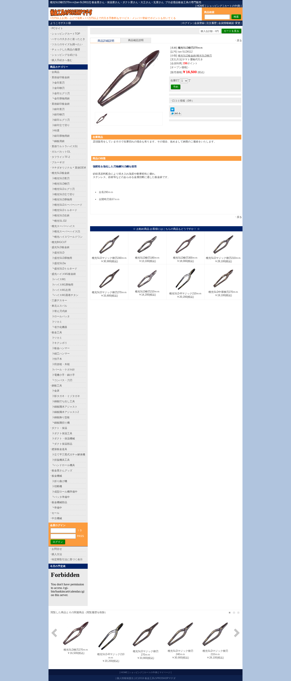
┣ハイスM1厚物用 (62, 284)
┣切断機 (57, 486)
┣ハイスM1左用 (61, 289)
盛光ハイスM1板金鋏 (64, 273)
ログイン (187, 23)
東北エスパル (59, 305)
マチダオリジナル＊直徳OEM (69, 167)
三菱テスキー (59, 300)
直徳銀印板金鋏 (61, 103)
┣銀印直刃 (58, 109)
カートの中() (232, 5)
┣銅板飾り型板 (61, 417)
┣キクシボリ (59, 342)
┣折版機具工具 (61, 459)
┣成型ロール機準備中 (64, 491)
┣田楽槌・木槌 (61, 364)
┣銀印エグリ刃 (61, 119)
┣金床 (55, 390)
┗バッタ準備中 (61, 496)
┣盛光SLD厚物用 (62, 257)
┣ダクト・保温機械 (63, 438)
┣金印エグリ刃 (61, 93)
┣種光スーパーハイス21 (66, 231)
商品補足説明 (136, 40)
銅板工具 (57, 385)
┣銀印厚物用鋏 (61, 135)
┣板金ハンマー (61, 348)
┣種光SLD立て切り (63, 194)
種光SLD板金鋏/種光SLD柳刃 (195, 55)
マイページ (164, 672)
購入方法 (57, 554)
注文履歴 (211, 23)
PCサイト (57, 28)
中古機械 (57, 518)
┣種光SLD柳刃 (60, 183)
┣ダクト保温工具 (62, 433)
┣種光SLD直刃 (60, 178)
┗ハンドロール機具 (63, 465)
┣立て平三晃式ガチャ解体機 (68, 454)
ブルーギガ (58, 162)
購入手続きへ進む (62, 60)
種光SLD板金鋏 (60, 172)
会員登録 (199, 23)
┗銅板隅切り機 (61, 422)
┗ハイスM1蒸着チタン (65, 295)
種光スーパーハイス (63, 226)
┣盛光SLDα (59, 263)
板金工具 (57, 332)
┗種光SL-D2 (59, 220)
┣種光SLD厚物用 (62, 199)
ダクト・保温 (59, 428)
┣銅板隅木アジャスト (64, 406)
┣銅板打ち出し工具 (63, 401)
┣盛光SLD (58, 252)
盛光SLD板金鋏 (60, 247)
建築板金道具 (59, 449)
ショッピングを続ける (64, 54)
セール (55, 512)
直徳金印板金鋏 (61, 77)
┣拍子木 (57, 358)
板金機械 (57, 475)
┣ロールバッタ (61, 316)
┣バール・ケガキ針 (63, 369)
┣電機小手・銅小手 (63, 374)
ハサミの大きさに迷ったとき (68, 39)
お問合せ (57, 548)
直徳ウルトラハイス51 (65, 146)
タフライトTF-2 (61, 156)
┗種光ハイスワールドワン (67, 236)
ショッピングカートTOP (66, 33)
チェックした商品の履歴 (66, 49)
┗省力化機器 (59, 327)
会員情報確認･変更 (229, 23)
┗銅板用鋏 (58, 141)
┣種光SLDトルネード (64, 210)
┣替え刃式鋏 (59, 311)
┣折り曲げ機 (59, 481)
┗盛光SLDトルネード (64, 268)
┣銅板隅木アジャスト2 (65, 412)
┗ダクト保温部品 (62, 443)
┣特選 (55, 130)
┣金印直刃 (58, 82)
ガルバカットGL (61, 151)
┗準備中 (57, 507)
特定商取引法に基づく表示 (67, 559)
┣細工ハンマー (61, 353)
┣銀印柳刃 (58, 114)
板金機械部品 (59, 502)
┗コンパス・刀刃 (62, 380)
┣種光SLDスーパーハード (67, 204)
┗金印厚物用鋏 (61, 98)
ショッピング (214, 5)
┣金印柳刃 (58, 88)
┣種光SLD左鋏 (60, 215)
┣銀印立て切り (61, 125)
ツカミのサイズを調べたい (67, 44)
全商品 (55, 72)
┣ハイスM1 (59, 279)
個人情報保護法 (125, 678)
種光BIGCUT (59, 242)
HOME (200, 5)
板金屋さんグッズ (62, 470)
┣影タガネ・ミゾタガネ (66, 396)
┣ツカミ (57, 321)
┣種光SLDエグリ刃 (63, 188)
